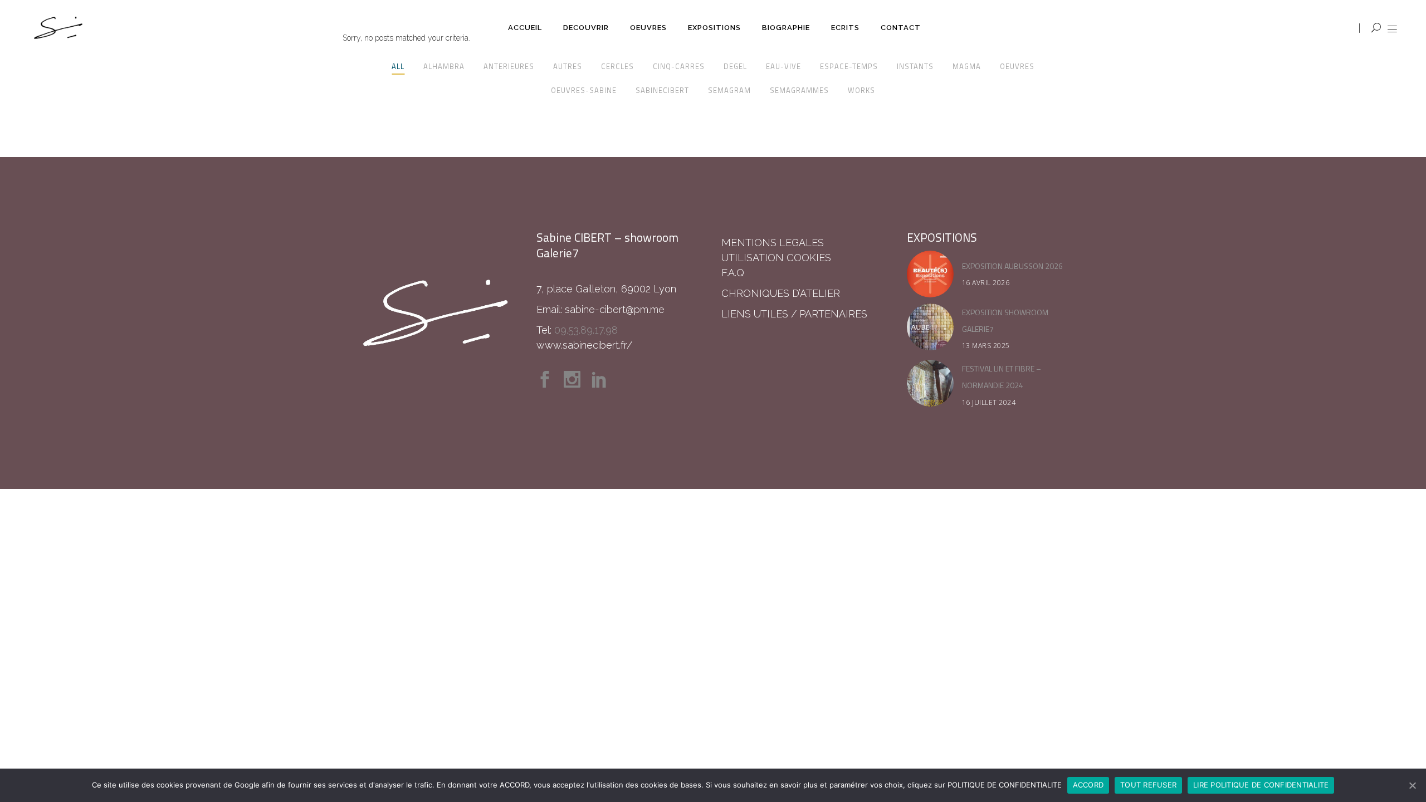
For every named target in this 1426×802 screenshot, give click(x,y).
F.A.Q (732, 272)
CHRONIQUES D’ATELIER (780, 293)
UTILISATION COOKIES (776, 257)
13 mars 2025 (986, 345)
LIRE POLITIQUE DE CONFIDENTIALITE (1261, 784)
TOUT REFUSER (1148, 784)
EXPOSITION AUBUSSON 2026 (1012, 266)
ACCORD (1088, 784)
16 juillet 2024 (989, 402)
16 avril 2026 (986, 282)
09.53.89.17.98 (586, 330)
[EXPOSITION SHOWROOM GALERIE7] (930, 327)
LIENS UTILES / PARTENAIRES (794, 314)
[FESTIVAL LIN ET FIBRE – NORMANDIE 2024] (930, 383)
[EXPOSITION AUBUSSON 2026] (930, 274)
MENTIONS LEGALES (772, 242)
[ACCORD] (1412, 785)
